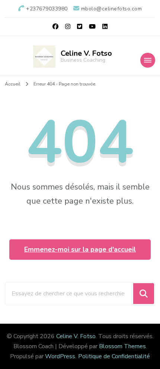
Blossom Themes (122, 346)
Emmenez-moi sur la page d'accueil (80, 249)
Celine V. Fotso (86, 53)
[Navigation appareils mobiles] (147, 60)
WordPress (60, 356)
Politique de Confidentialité (114, 356)
